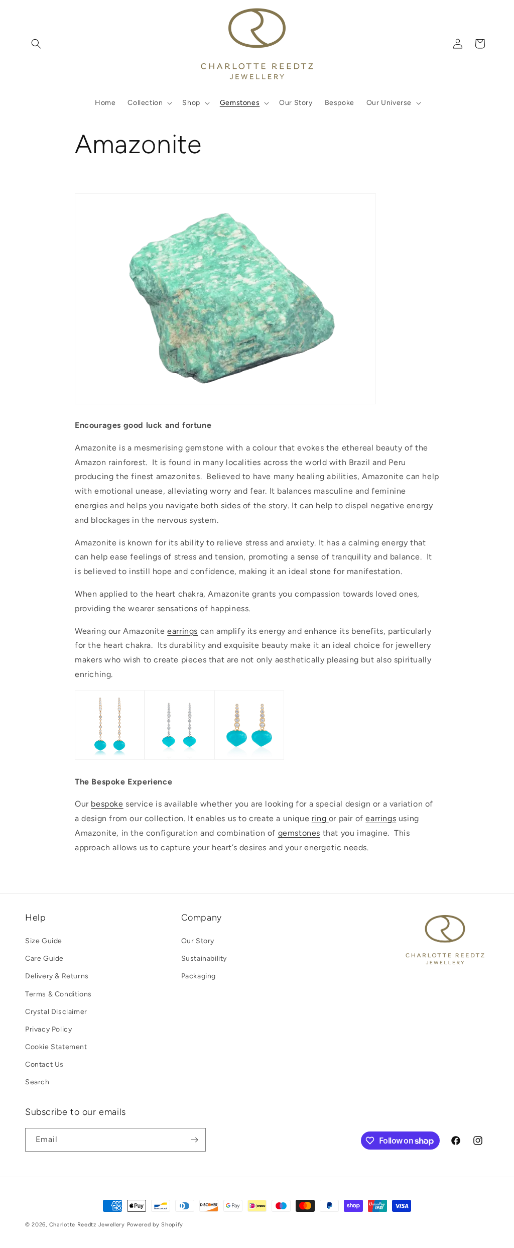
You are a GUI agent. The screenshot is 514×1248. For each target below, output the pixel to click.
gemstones (299, 833)
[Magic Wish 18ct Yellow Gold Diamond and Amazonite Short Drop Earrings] (249, 759)
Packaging (198, 976)
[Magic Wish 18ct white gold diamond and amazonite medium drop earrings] (179, 759)
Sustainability (204, 958)
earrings (182, 631)
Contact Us (44, 1064)
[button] (36, 44)
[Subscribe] (194, 1140)
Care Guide (44, 958)
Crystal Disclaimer (56, 1011)
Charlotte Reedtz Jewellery (87, 1224)
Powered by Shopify (155, 1224)
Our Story (197, 941)
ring (320, 818)
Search (37, 1082)
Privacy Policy (48, 1029)
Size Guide (43, 941)
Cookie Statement (56, 1047)
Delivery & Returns (57, 976)
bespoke (107, 804)
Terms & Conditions (58, 994)
